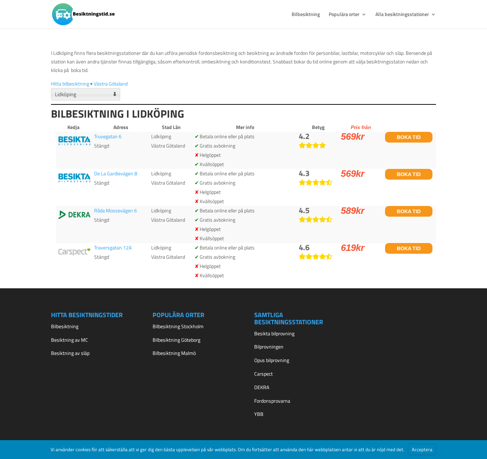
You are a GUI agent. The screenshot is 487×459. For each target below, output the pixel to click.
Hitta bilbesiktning (70, 83)
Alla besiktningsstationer (402, 15)
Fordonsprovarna (272, 400)
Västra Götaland (111, 83)
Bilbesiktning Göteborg (176, 340)
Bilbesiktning (306, 15)
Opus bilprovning (271, 360)
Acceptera (422, 449)
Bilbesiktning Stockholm (178, 326)
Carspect (263, 373)
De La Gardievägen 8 (115, 173)
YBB (258, 414)
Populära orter (344, 15)
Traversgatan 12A (113, 247)
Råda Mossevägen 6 (115, 210)
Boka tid (409, 137)
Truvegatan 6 (108, 136)
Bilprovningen (268, 346)
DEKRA (261, 387)
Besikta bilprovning (274, 333)
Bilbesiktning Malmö (174, 353)
